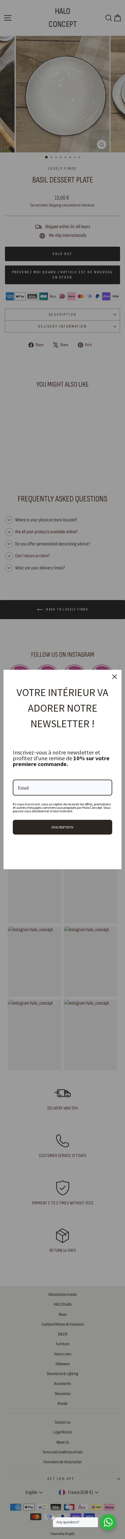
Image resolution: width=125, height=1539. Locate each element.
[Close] (115, 677)
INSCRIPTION (62, 827)
